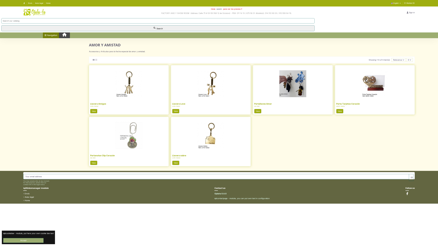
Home (48, 3)
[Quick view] (132, 100)
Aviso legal (39, 3)
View (94, 111)
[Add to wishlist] (125, 100)
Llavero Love (178, 104)
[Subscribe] (411, 177)
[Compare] (128, 100)
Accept (23, 240)
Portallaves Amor (263, 104)
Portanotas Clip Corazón (102, 155)
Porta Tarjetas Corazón (348, 104)
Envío (30, 3)
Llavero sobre (179, 155)
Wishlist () (410, 3)
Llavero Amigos (98, 104)
